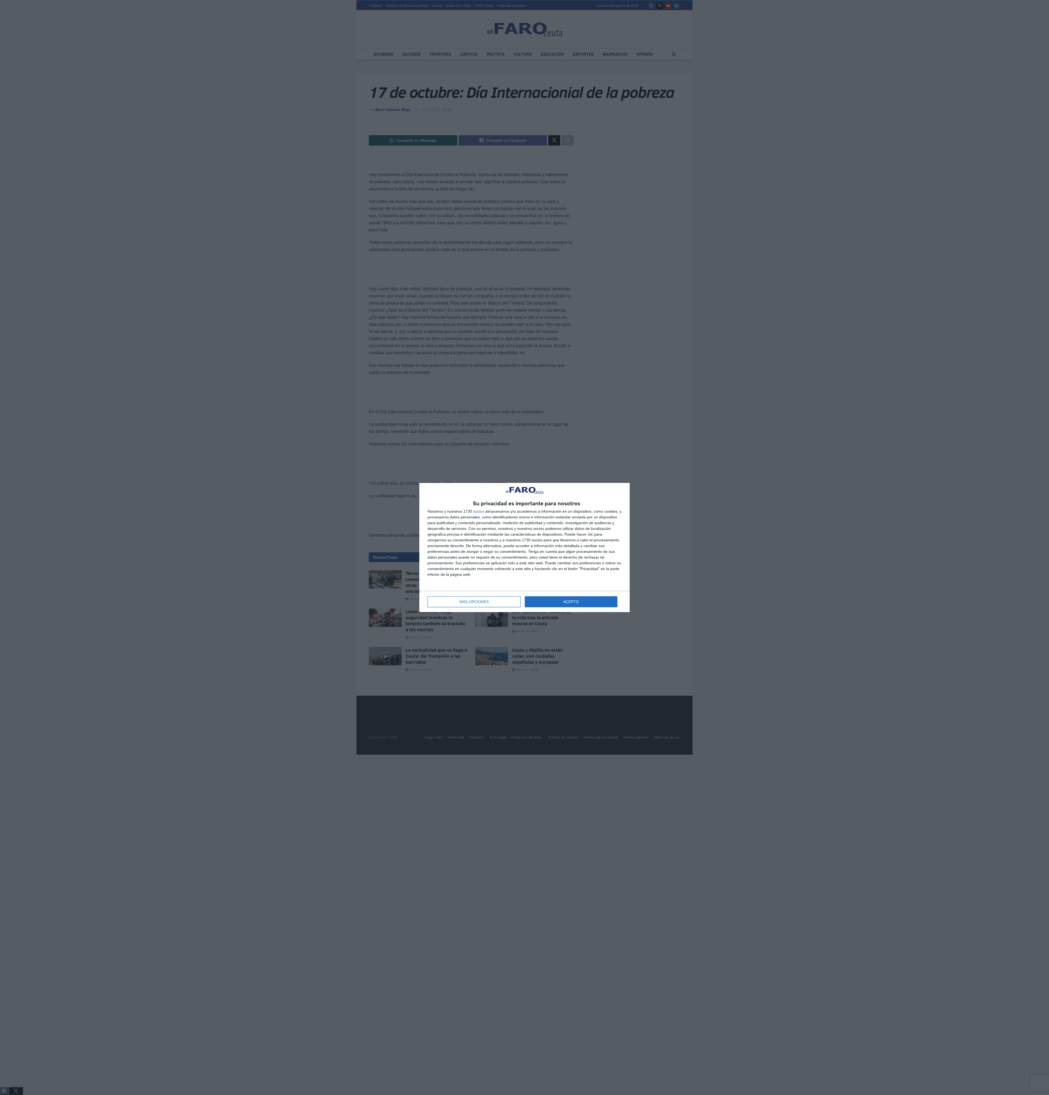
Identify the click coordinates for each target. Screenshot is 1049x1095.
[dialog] (524, 547)
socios (478, 511)
